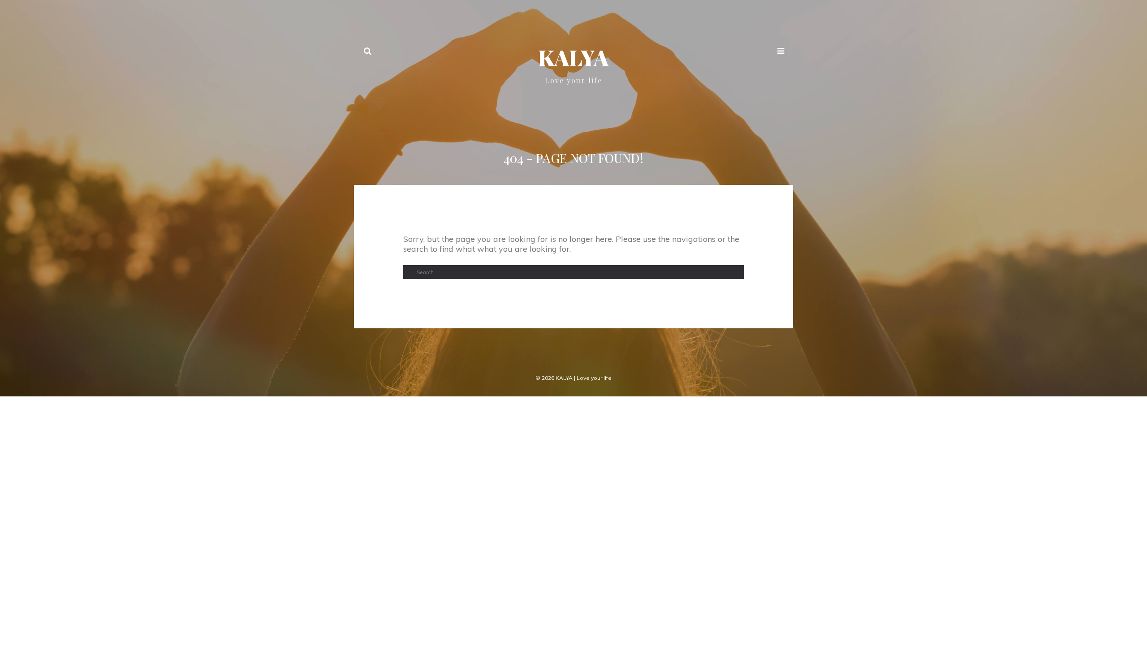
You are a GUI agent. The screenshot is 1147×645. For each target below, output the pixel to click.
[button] (781, 52)
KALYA (573, 57)
